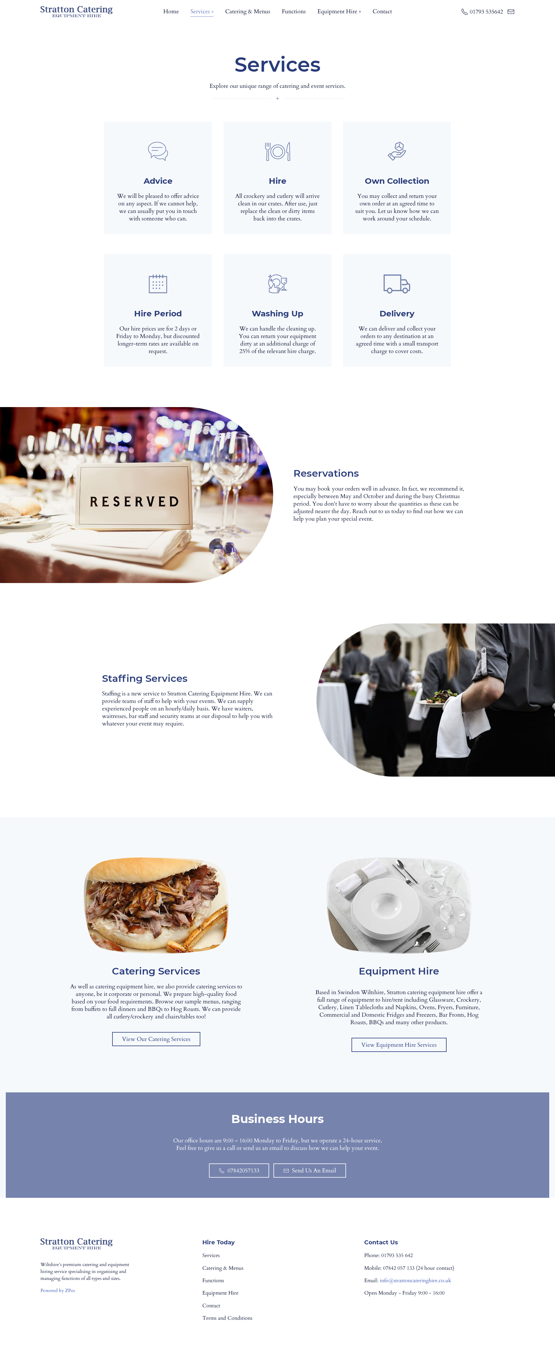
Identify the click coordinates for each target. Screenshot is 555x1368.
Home (171, 11)
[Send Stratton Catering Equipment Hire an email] (511, 11)
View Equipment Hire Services (399, 1045)
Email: (407, 1280)
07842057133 (243, 1170)
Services (211, 1255)
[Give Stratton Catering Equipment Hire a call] (482, 11)
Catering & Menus (247, 11)
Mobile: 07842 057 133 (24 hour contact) (409, 1268)
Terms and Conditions (227, 1318)
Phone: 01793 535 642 (388, 1255)
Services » (202, 11)
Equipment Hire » (339, 11)
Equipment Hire (220, 1293)
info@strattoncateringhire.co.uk (415, 1280)
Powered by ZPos (57, 1290)
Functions (294, 11)
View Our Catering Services (156, 1039)
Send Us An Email (314, 1170)
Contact (382, 11)
